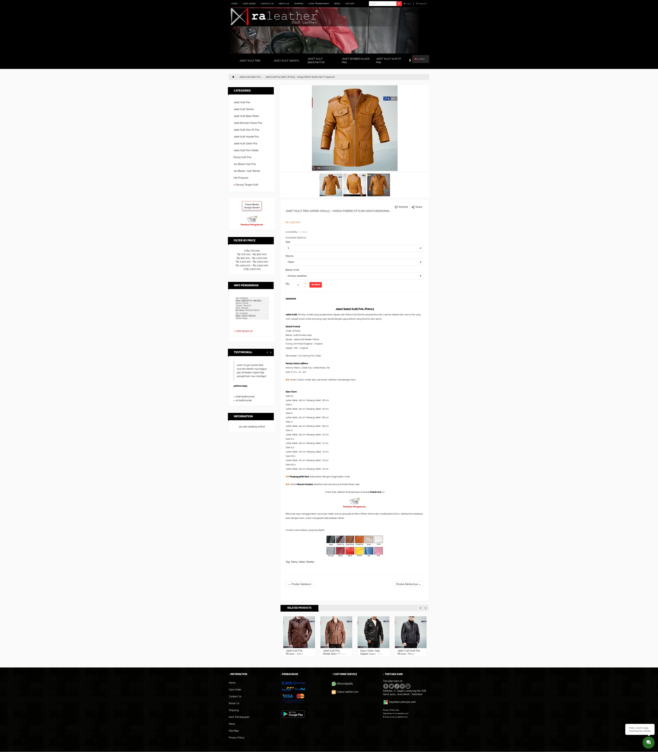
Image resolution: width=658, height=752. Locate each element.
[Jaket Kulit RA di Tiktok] (396, 685)
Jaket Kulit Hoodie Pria (246, 136)
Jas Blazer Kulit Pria (245, 164)
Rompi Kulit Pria (242, 157)
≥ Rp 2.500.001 (251, 269)
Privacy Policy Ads (391, 710)
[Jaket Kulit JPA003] (354, 185)
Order (316, 285)
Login (408, 3)
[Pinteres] (402, 685)
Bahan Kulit (292, 269)
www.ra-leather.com (399, 717)
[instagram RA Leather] (408, 685)
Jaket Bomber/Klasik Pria (248, 123)
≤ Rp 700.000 (252, 250)
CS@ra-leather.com (347, 691)
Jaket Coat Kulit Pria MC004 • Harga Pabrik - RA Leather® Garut (372, 655)
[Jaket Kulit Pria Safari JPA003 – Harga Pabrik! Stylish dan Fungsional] (331, 185)
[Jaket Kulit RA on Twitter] (391, 685)
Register (423, 3)
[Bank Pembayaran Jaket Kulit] (293, 692)
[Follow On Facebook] (386, 685)
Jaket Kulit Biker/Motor (246, 116)
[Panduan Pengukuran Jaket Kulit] (251, 217)
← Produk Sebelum (299, 584)
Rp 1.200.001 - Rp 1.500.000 (252, 261)
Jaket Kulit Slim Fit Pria (246, 129)
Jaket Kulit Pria (242, 102)
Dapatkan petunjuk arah (402, 702)
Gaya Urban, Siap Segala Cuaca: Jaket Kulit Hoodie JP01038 (335, 653)
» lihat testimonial (244, 396)
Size (287, 241)
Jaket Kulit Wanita (244, 109)
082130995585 (345, 683)
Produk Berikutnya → (408, 584)
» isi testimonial (243, 400)
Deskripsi (291, 299)
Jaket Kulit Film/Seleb (246, 150)
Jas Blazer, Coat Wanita (247, 171)
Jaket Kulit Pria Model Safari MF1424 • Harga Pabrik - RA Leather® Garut (297, 655)
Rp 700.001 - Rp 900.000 (251, 254)
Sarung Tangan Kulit (247, 184)
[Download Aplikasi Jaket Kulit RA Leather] (293, 713)
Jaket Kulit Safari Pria (245, 143)
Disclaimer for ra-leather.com (395, 713)
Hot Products (241, 177)
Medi (236, 386)
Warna (289, 256)
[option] (299, 636)
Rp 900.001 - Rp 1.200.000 (252, 258)
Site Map (387, 720)
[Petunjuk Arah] (386, 702)
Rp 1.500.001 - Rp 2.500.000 (252, 265)
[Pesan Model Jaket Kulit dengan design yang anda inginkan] (252, 202)
